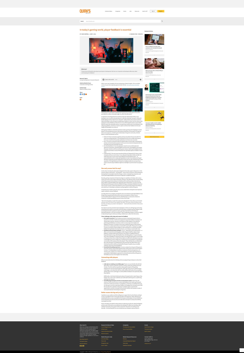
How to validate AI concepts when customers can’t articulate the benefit (154, 47)
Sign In (153, 11)
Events (124, 11)
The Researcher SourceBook (129, 327)
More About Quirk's (84, 339)
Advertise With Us (83, 343)
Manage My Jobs (104, 343)
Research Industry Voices (85, 89)
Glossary (125, 338)
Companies (117, 11)
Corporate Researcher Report (129, 341)
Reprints (109, 351)
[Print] (80, 99)
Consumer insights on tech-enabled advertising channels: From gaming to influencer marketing (154, 124)
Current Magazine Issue (106, 327)
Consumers (82, 84)
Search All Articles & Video (106, 331)
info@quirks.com (148, 343)
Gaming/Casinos (89, 84)
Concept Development (85, 80)
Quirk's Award (148, 331)
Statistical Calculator (127, 345)
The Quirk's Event (83, 341)
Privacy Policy (103, 351)
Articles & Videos (108, 11)
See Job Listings (104, 338)
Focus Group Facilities (127, 329)
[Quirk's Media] (85, 11)
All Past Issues (104, 329)
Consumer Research (94, 80)
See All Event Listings (149, 327)
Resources (137, 11)
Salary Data (125, 343)
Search (82, 21)
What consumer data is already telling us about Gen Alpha (154, 71)
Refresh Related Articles (154, 136)
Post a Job (103, 341)
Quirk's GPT (145, 11)
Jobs (130, 11)
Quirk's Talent (104, 345)
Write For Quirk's (105, 333)
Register (161, 11)
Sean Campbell (85, 34)
